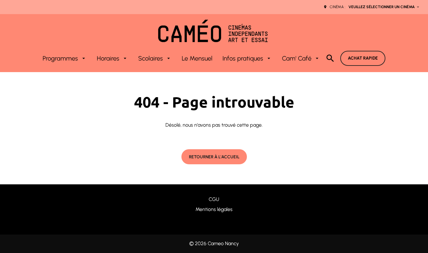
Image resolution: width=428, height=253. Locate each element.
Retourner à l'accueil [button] (214, 157)
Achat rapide (363, 58)
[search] (330, 58)
